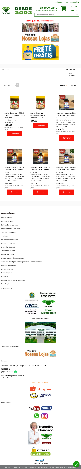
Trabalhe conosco (8, 251)
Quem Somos (6, 218)
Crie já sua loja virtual (40, 463)
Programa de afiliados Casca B (12, 258)
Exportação (5, 284)
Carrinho (4, 236)
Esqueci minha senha (9, 254)
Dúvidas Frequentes (8, 265)
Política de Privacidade (9, 225)
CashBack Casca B (8, 243)
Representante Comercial (10, 229)
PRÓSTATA (5, 70)
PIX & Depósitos (7, 269)
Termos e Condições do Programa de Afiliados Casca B (21, 262)
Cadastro (4, 276)
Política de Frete (7, 221)
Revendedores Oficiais (9, 240)
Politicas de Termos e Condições (13, 280)
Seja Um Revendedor (9, 232)
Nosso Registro (6, 273)
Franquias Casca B (8, 247)
